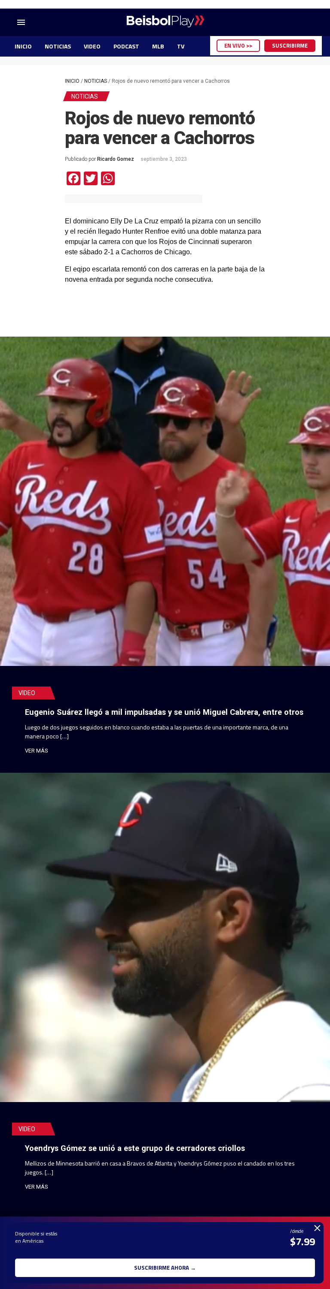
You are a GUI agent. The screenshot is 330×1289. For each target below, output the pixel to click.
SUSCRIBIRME (290, 45)
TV (180, 46)
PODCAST (126, 46)
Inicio (72, 81)
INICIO (23, 46)
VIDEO (92, 46)
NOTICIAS (58, 46)
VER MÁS (36, 750)
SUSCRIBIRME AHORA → (165, 1267)
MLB (158, 46)
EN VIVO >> (238, 45)
